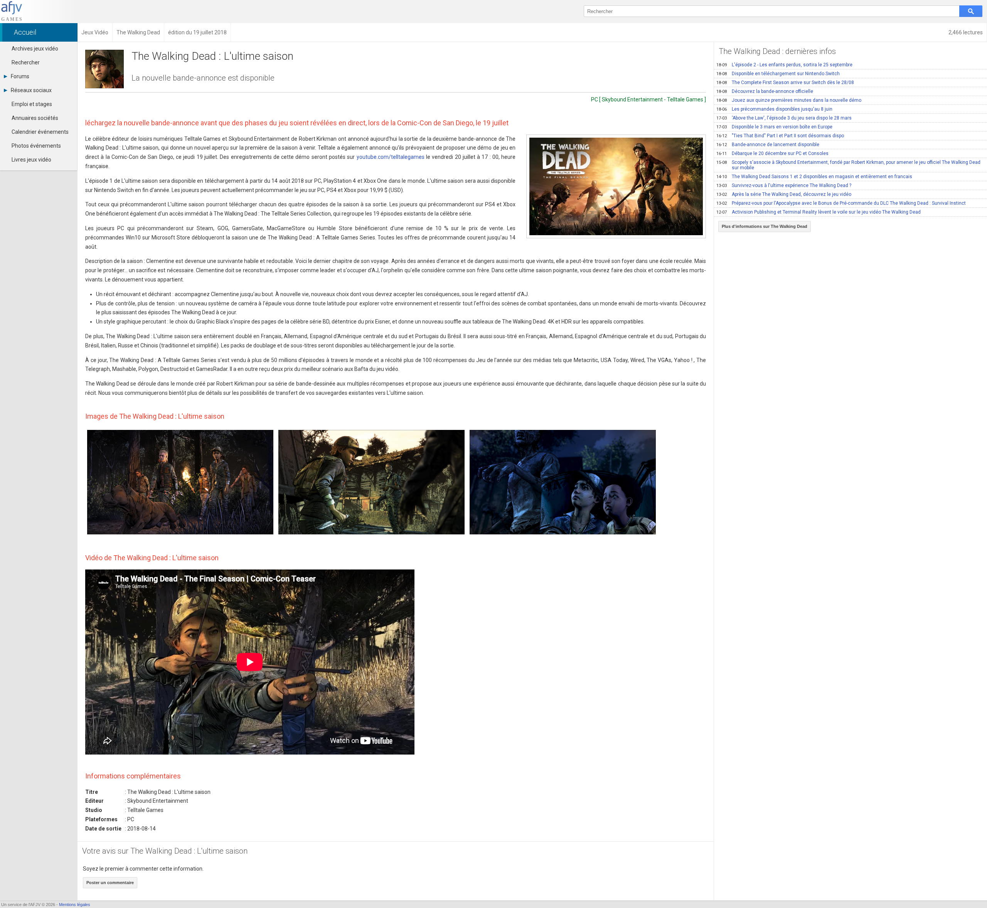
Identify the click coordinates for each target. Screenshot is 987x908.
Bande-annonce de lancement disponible (767, 144)
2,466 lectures (965, 32)
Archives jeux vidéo (35, 48)
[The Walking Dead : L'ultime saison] (616, 186)
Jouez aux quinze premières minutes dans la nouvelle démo (788, 100)
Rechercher (26, 62)
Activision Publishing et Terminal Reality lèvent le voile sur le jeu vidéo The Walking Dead (818, 212)
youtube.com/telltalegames (390, 157)
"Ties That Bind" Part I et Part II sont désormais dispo (780, 135)
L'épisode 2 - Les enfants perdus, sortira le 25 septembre (784, 64)
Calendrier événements (40, 132)
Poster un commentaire (110, 882)
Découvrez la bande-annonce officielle (764, 91)
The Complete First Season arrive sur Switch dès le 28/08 (785, 82)
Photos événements (36, 146)
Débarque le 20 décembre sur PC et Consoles (772, 153)
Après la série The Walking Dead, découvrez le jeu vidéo (783, 194)
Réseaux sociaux (31, 90)
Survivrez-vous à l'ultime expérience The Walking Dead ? (783, 185)
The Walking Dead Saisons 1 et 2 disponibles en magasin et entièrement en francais (814, 176)
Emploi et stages (32, 104)
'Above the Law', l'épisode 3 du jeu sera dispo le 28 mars (784, 118)
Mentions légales (74, 904)
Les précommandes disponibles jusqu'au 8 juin (774, 109)
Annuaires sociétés (35, 118)
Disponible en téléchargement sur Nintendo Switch (778, 73)
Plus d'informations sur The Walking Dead (764, 226)
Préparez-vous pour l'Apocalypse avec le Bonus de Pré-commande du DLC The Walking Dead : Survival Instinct (841, 203)
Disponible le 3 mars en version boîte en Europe (774, 127)
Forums (20, 76)
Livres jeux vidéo (31, 160)
